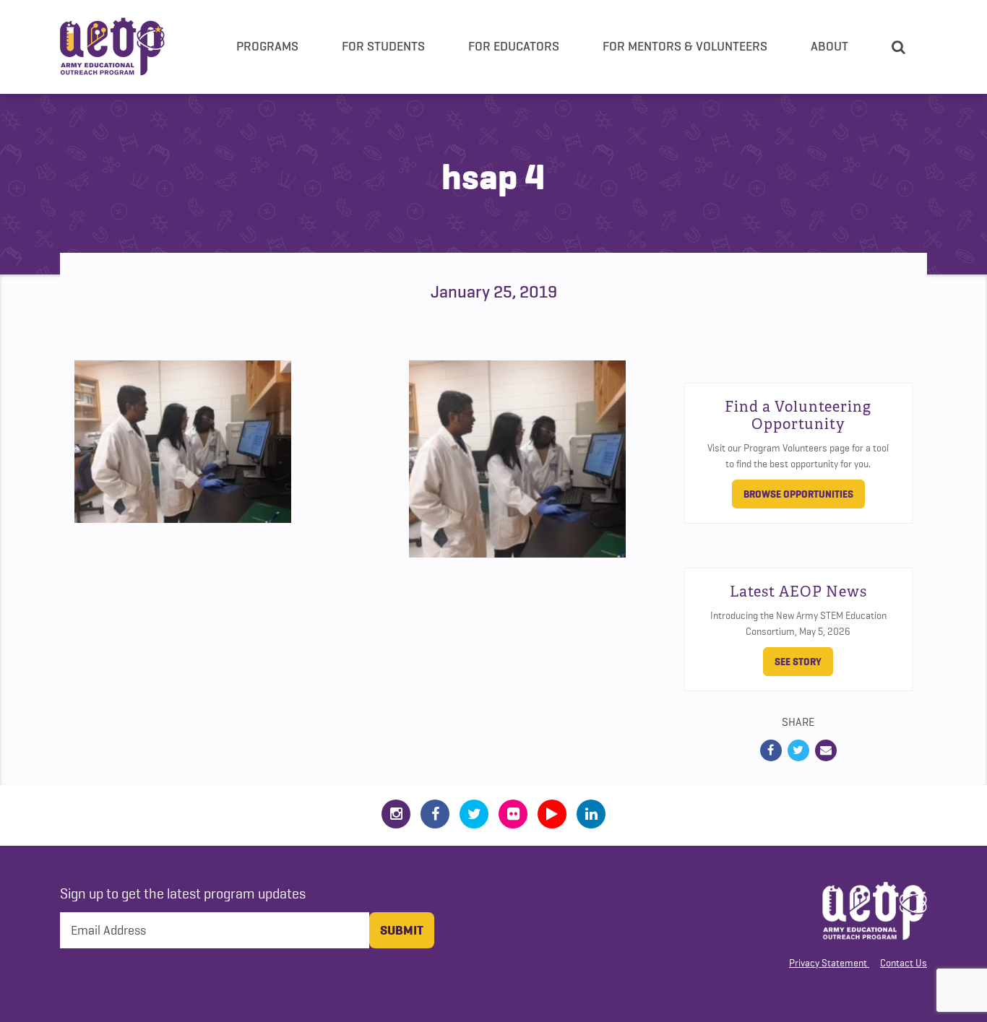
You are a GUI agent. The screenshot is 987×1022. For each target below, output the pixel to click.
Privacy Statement (828, 963)
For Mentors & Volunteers (685, 46)
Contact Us (903, 963)
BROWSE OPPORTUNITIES (798, 494)
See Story (798, 661)
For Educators (513, 46)
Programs (267, 46)
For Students (383, 46)
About (829, 46)
